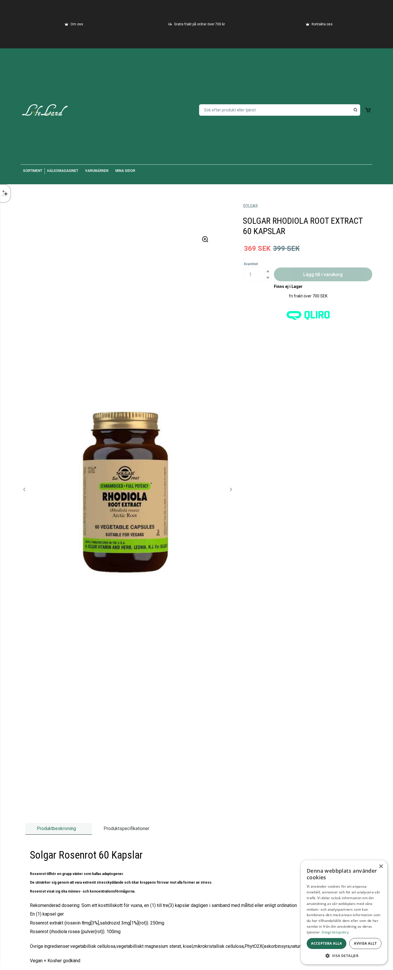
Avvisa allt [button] (365, 943)
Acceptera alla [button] (326, 943)
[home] (45, 110)
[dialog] (344, 912)
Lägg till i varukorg (323, 274)
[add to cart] (368, 110)
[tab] (58, 829)
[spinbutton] (258, 274)
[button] (267, 271)
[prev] (24, 489)
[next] (230, 489)
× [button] (381, 866)
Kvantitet (251, 264)
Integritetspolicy (335, 932)
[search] (355, 110)
